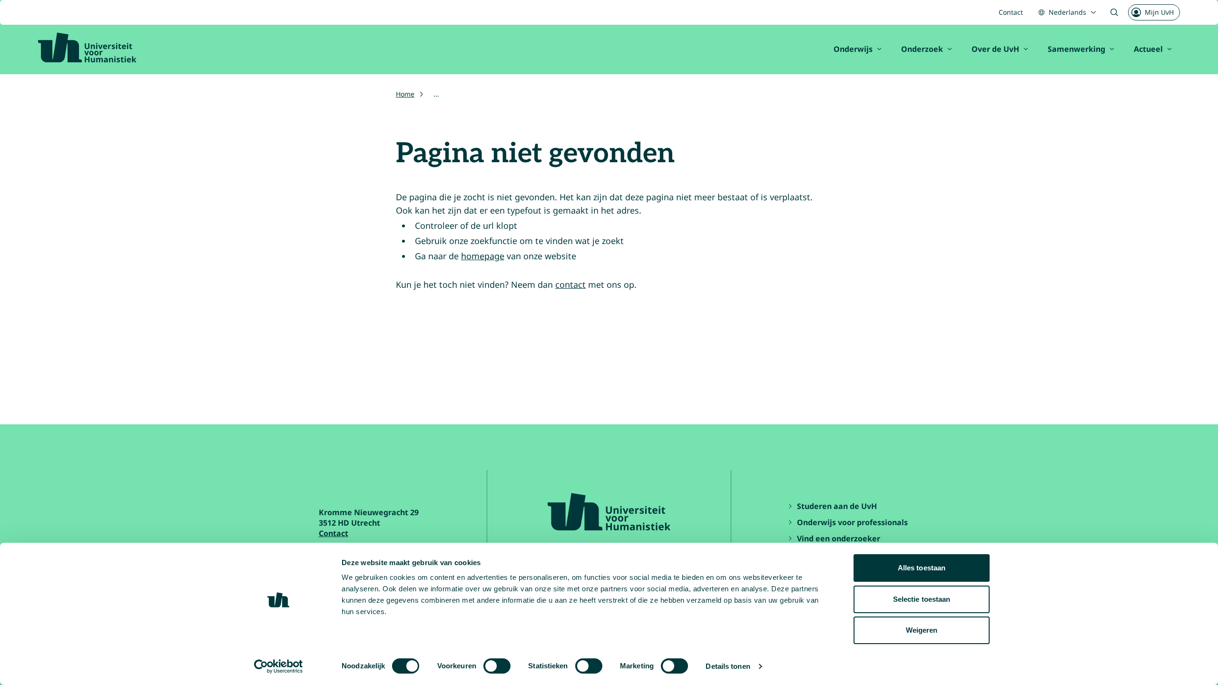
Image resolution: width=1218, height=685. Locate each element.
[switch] (497, 666)
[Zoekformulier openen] (1114, 12)
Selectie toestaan (922, 599)
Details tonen (728, 666)
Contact (1011, 12)
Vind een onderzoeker (838, 538)
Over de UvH (995, 49)
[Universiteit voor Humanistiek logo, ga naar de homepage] (87, 47)
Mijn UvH (1159, 12)
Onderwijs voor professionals (852, 522)
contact (570, 284)
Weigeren (922, 630)
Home (405, 93)
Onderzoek (922, 49)
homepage (482, 256)
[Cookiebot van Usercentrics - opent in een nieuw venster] (278, 666)
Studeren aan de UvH (837, 506)
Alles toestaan (921, 568)
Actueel (1148, 49)
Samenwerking (1076, 49)
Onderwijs (853, 49)
